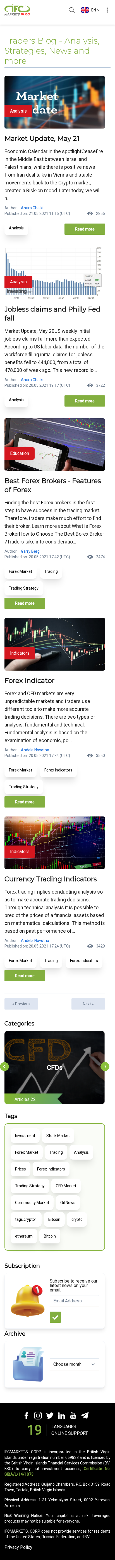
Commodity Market (32, 1202)
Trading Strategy (24, 588)
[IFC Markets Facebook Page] (26, 1415)
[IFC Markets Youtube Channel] (72, 1415)
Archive (14, 1333)
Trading (51, 571)
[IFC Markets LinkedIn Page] (61, 1415)
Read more (85, 229)
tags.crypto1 (26, 1219)
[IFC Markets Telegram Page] (84, 1415)
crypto (77, 1219)
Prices (20, 1169)
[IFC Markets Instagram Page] (37, 1415)
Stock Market (58, 1135)
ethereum (24, 1236)
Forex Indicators (58, 770)
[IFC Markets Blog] (17, 10)
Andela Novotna (35, 750)
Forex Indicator (29, 680)
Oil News (67, 1202)
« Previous (21, 1004)
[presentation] (4, 1066)
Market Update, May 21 (41, 138)
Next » (88, 1004)
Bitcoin (54, 1219)
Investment (25, 1135)
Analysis (16, 228)
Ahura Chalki (32, 208)
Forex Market (20, 571)
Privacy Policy (18, 1547)
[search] (72, 10)
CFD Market (66, 1186)
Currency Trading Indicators (50, 879)
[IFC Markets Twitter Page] (49, 1415)
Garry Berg (30, 551)
